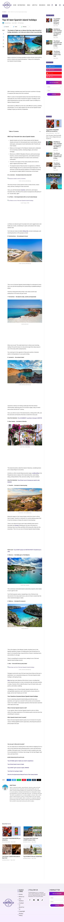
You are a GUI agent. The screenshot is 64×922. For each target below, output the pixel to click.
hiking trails (25, 231)
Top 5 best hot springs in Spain (15, 771)
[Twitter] (3, 37)
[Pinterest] (3, 40)
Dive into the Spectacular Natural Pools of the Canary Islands (23, 774)
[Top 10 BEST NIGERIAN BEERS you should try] (11, 831)
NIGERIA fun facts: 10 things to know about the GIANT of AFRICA (58, 32)
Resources (42, 5)
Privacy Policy (21, 914)
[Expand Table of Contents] (40, 131)
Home (14, 5)
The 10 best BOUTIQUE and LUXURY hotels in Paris (30, 839)
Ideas (28, 5)
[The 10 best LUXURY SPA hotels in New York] (11, 849)
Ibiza (9, 680)
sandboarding (35, 473)
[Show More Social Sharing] (29, 26)
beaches (23, 190)
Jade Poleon (13, 785)
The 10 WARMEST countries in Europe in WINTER (30, 418)
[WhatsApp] (3, 43)
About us (21, 896)
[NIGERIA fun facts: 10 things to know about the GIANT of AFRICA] (49, 30)
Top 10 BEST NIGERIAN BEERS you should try (11, 839)
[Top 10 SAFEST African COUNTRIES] (32, 849)
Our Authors (21, 899)
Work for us (21, 908)
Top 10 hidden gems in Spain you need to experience (20, 760)
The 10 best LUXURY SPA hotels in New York (11, 857)
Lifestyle (34, 5)
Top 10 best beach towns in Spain (16, 764)
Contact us (21, 904)
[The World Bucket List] (7, 5)
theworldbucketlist (6, 841)
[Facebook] (3, 33)
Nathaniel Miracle (27, 841)
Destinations (21, 5)
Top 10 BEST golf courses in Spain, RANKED (18, 767)
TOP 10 (12, 11)
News (48, 5)
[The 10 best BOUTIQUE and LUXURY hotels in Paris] (32, 831)
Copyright (22, 911)
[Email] (3, 46)
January (17, 525)
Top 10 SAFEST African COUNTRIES (32, 856)
